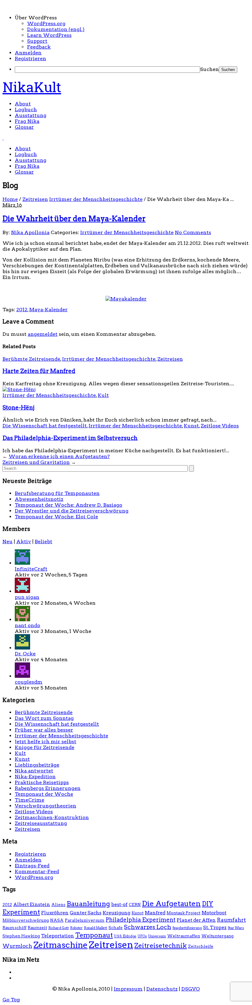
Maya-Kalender (48, 309)
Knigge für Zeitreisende (44, 747)
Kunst (191, 426)
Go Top (11, 1000)
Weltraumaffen (183, 935)
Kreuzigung (116, 913)
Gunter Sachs (85, 913)
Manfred (155, 913)
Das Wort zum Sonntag (44, 718)
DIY (207, 904)
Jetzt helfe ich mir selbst (45, 741)
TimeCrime (29, 800)
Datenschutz (162, 989)
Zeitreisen (35, 199)
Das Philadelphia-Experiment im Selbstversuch (70, 438)
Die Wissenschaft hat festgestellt (44, 426)
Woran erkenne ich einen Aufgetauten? (59, 456)
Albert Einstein (31, 904)
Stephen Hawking (21, 935)
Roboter (76, 928)
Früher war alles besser (44, 730)
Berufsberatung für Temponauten (57, 493)
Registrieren (30, 58)
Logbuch (26, 109)
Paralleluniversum (84, 920)
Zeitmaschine (60, 945)
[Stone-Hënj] (19, 389)
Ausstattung (30, 115)
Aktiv (23, 541)
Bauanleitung (88, 904)
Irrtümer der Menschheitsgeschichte (96, 199)
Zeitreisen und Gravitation (36, 462)
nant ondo (27, 625)
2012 (21, 309)
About (23, 104)
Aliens (58, 904)
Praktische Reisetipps (42, 782)
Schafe (115, 927)
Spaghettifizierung (187, 928)
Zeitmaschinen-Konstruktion (52, 817)
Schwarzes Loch (147, 927)
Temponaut (94, 935)
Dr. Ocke (25, 654)
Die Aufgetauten (171, 903)
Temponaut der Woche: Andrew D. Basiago (68, 505)
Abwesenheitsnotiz (39, 499)
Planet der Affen (196, 920)
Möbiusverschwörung (25, 920)
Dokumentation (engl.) (56, 29)
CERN (135, 904)
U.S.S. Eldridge (125, 936)
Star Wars (236, 928)
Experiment (21, 912)
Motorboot (214, 913)
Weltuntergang (217, 935)
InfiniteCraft (31, 569)
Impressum (128, 989)
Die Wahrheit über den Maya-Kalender (74, 218)
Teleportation (57, 936)
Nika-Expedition (35, 776)
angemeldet (42, 334)
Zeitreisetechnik (160, 945)
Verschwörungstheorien (45, 806)
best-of (119, 904)
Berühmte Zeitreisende (31, 359)
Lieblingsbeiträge (37, 765)
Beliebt (43, 541)
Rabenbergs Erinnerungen (48, 788)
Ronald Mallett (95, 928)
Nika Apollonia (30, 232)
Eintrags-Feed (32, 866)
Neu (7, 541)
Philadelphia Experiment (140, 919)
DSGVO (190, 989)
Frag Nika (27, 121)
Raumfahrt (231, 920)
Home (10, 199)
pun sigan (27, 597)
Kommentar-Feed (37, 871)
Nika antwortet (34, 771)
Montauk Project (183, 912)
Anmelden (28, 53)
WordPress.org (46, 23)
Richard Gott (58, 928)
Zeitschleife (200, 946)
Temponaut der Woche (44, 794)
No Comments (193, 232)
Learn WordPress (49, 35)
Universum (157, 936)
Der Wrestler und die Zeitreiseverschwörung (71, 511)
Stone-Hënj (18, 407)
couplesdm (28, 682)
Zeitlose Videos (220, 426)
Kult (103, 395)
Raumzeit (37, 927)
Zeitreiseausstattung (41, 823)
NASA (57, 920)
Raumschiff (14, 927)
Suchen (209, 69)
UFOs (142, 936)
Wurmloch (17, 946)
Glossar (24, 127)
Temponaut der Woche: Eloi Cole (56, 517)
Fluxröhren (55, 913)
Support (37, 41)
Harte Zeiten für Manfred (38, 371)
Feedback (39, 47)
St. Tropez (214, 927)
